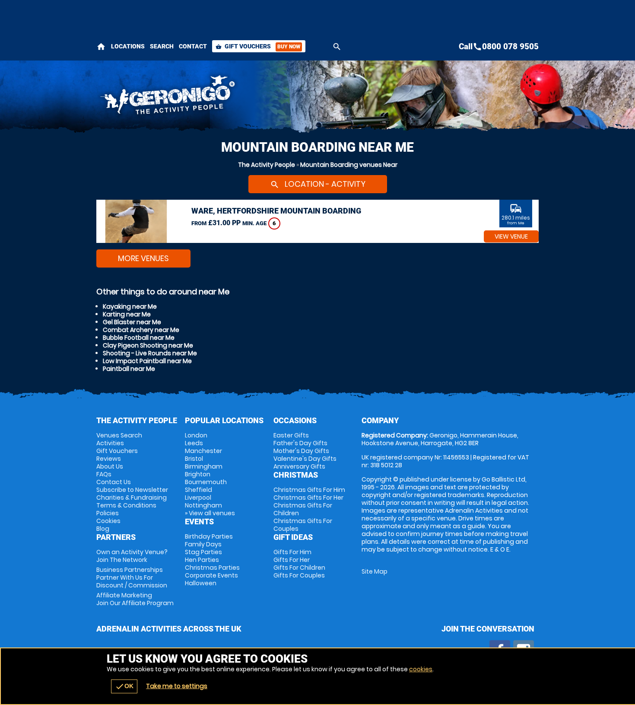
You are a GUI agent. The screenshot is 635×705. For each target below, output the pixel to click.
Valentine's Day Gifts (305, 458)
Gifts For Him (292, 552)
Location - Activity (317, 184)
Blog (102, 528)
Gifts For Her (291, 559)
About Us (109, 466)
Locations (128, 46)
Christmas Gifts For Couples (302, 525)
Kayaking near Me (130, 306)
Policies (107, 513)
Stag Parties (203, 552)
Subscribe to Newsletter (132, 489)
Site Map (374, 571)
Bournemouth (206, 482)
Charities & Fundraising (131, 497)
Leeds (194, 443)
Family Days (203, 544)
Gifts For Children (299, 567)
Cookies (108, 521)
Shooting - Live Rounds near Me (150, 353)
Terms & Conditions (126, 505)
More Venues (143, 258)
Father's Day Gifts (300, 443)
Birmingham (203, 466)
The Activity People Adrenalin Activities (240, 97)
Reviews (108, 458)
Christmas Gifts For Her (308, 497)
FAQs (103, 474)
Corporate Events (211, 575)
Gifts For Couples (299, 575)
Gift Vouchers (258, 46)
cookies (420, 669)
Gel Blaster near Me (132, 322)
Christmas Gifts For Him (309, 489)
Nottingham (203, 505)
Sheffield (198, 489)
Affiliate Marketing (135, 599)
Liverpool (198, 497)
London (196, 435)
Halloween (200, 583)
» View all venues (210, 513)
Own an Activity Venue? (132, 556)
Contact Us (113, 482)
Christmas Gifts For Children (302, 509)
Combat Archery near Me (141, 329)
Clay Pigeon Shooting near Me (148, 345)
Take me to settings (176, 686)
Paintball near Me (129, 368)
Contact (193, 46)
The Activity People (266, 164)
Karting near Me (127, 314)
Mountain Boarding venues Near (348, 164)
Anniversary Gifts (299, 466)
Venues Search (119, 435)
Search (162, 46)
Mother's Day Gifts (301, 451)
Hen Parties (202, 559)
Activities (110, 443)
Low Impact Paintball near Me (147, 361)
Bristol (194, 458)
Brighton (197, 474)
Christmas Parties (212, 567)
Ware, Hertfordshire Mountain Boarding (276, 210)
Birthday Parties (209, 536)
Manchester (203, 451)
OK (124, 686)
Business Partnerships (131, 577)
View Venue (511, 236)
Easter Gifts (291, 435)
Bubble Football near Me (139, 337)
